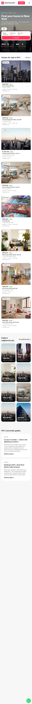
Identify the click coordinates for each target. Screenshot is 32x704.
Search (17, 37)
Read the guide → (9, 453)
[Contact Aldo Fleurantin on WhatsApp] (29, 701)
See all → (28, 57)
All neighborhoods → (25, 339)
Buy (4, 29)
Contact (21, 3)
